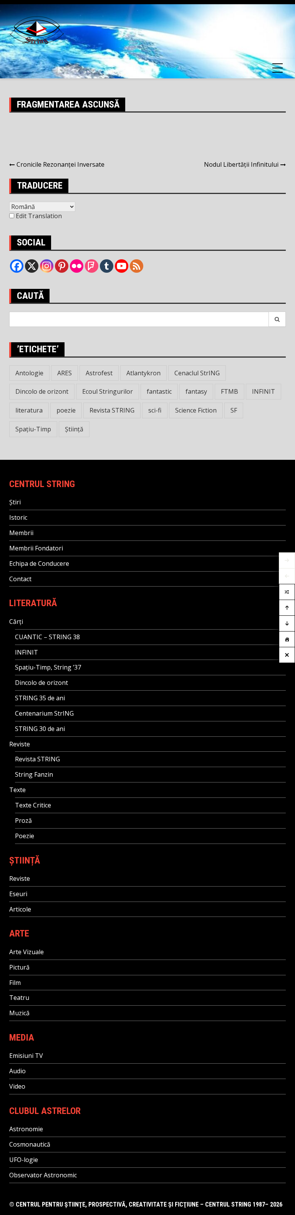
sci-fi (154, 410)
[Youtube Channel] (121, 266)
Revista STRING (111, 410)
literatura (29, 410)
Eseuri (18, 894)
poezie (66, 410)
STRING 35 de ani (40, 698)
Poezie (24, 836)
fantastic (159, 391)
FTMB (229, 391)
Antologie (29, 373)
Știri (15, 502)
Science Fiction (196, 410)
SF (233, 410)
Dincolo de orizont (41, 391)
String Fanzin (34, 774)
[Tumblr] (106, 266)
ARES (64, 373)
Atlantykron (143, 373)
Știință (74, 429)
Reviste (19, 744)
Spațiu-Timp (33, 429)
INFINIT (263, 391)
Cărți (16, 621)
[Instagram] (46, 266)
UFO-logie (23, 1159)
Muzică (19, 1013)
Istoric (18, 517)
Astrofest (99, 373)
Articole (20, 909)
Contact (20, 579)
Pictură (19, 967)
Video (17, 1086)
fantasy (196, 391)
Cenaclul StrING (197, 373)
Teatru (19, 997)
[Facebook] (16, 266)
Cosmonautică (29, 1144)
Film (15, 982)
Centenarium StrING (44, 713)
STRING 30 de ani (40, 728)
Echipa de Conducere (39, 563)
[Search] (277, 319)
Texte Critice (33, 805)
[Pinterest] (61, 266)
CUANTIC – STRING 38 (47, 637)
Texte (17, 790)
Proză (23, 820)
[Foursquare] (91, 266)
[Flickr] (76, 266)
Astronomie (26, 1129)
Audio (17, 1071)
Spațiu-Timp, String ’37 (48, 667)
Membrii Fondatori (36, 548)
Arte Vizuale (26, 952)
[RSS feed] (136, 266)
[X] (31, 266)
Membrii (21, 533)
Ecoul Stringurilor (107, 391)
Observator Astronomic (43, 1175)
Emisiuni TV (26, 1055)
